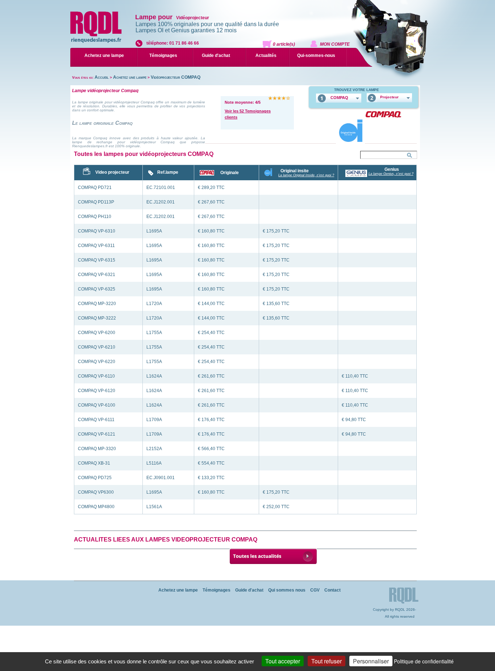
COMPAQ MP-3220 (97, 303)
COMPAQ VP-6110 (96, 376)
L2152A (154, 448)
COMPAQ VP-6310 (96, 231)
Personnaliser (371, 661)
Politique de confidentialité (424, 661)
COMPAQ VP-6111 (96, 419)
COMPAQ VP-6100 (96, 405)
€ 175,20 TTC (276, 231)
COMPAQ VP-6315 (96, 260)
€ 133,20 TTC (211, 477)
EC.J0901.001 (160, 477)
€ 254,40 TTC (211, 332)
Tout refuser (326, 661)
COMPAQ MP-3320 (97, 448)
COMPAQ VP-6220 (96, 361)
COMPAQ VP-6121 (96, 434)
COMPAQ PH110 (94, 216)
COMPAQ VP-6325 (96, 289)
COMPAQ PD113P (96, 202)
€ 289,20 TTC (211, 187)
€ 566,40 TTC (211, 448)
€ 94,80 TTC (354, 419)
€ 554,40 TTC (211, 463)
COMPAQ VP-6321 (96, 274)
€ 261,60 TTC (211, 376)
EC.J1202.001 (160, 202)
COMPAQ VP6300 (96, 492)
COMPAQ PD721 (95, 187)
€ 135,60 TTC (276, 303)
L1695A (154, 231)
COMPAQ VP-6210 (96, 347)
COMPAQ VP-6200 (96, 332)
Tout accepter (282, 661)
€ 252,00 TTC (276, 506)
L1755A (154, 332)
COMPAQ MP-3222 (97, 318)
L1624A (154, 376)
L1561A (154, 506)
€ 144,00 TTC (211, 303)
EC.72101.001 (160, 187)
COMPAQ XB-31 (94, 463)
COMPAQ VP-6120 (96, 390)
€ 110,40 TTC (355, 376)
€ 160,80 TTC (211, 231)
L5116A (154, 463)
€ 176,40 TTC (211, 419)
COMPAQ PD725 (95, 477)
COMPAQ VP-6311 (96, 245)
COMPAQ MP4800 (96, 506)
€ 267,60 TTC (211, 202)
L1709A (154, 419)
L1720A (154, 303)
